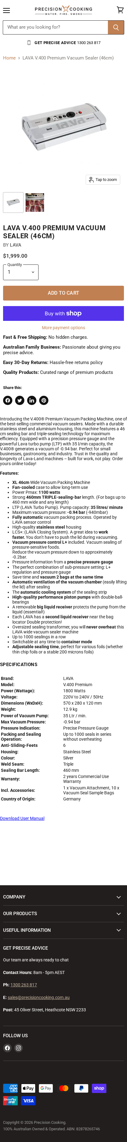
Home (9, 58)
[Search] (116, 27)
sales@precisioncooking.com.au (39, 997)
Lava (15, 245)
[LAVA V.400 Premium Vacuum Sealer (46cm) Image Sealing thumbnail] (35, 202)
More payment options (63, 327)
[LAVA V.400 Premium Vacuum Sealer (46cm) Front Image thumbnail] (13, 202)
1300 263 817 (23, 984)
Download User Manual (22, 818)
